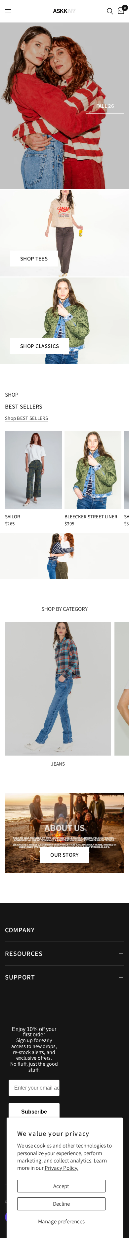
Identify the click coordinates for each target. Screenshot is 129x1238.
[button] (105, 106)
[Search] (110, 11)
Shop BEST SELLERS (26, 418)
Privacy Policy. (61, 1167)
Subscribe (34, 1112)
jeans (58, 764)
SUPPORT (20, 977)
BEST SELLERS (23, 406)
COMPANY (20, 930)
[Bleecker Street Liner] (92, 470)
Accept (61, 1186)
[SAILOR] (33, 470)
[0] (119, 11)
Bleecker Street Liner (90, 516)
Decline (61, 1203)
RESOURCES (24, 953)
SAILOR (12, 516)
